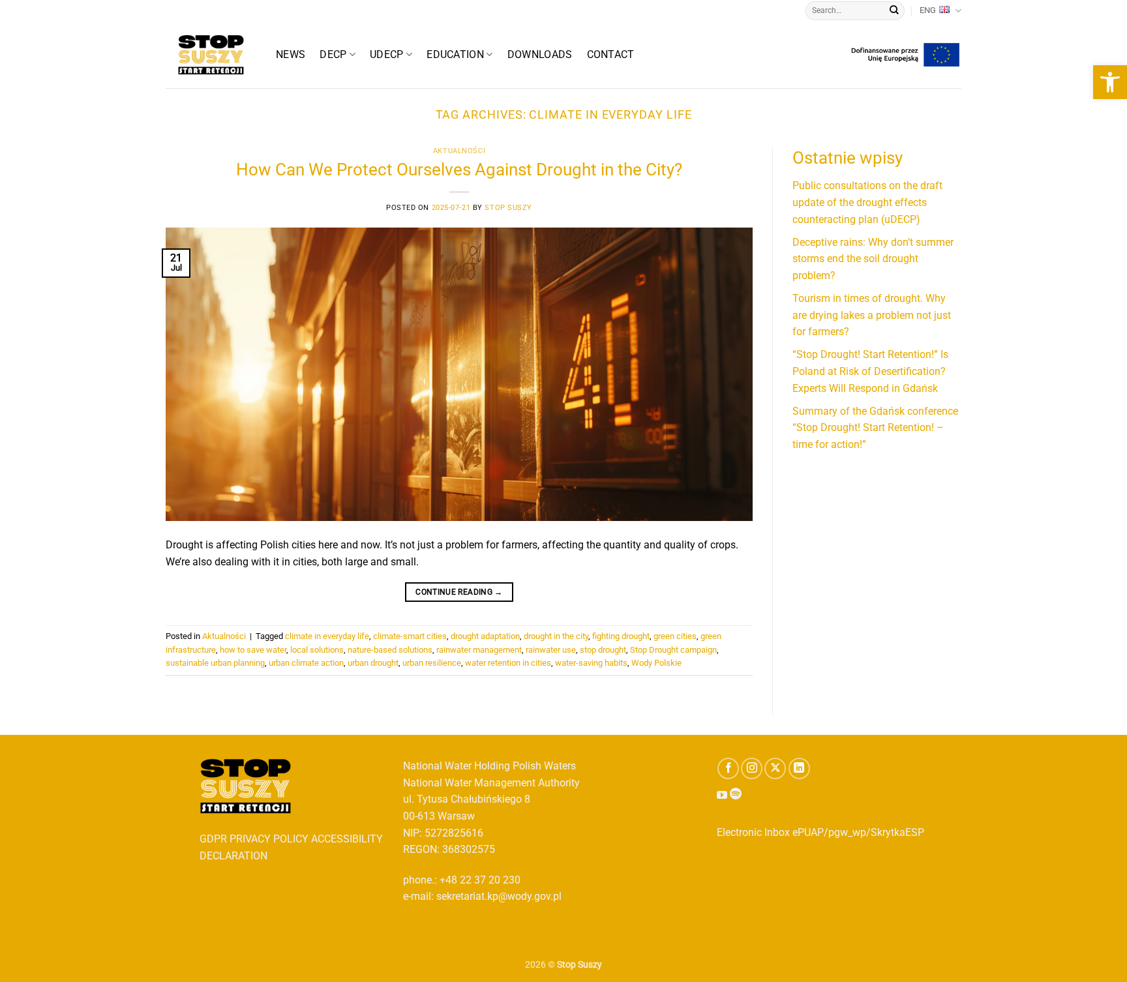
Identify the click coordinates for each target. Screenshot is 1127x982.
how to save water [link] (253, 650)
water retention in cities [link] (508, 663)
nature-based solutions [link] (390, 650)
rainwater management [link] (479, 650)
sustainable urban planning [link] (215, 663)
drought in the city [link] (556, 636)
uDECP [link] (387, 54)
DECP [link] (333, 54)
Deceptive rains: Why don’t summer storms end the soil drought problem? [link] (873, 259)
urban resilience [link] (431, 663)
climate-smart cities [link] (410, 636)
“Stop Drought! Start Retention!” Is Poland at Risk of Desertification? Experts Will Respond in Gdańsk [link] (870, 371)
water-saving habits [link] (591, 663)
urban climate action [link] (306, 663)
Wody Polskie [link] (656, 663)
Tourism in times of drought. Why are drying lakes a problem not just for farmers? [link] (871, 315)
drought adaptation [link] (485, 636)
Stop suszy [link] (508, 207)
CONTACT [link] (611, 54)
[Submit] (894, 11)
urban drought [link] (373, 663)
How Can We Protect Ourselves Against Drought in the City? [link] (459, 169)
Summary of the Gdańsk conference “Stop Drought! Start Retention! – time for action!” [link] (875, 428)
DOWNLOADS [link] (540, 54)
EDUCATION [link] (455, 54)
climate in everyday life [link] (327, 636)
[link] (1110, 82)
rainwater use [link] (551, 650)
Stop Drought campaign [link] (673, 650)
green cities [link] (675, 636)
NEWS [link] (290, 54)
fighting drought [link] (621, 636)
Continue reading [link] (459, 592)
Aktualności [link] (459, 151)
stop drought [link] (603, 650)
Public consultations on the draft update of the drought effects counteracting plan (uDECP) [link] (867, 202)
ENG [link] (928, 10)
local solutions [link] (317, 650)
